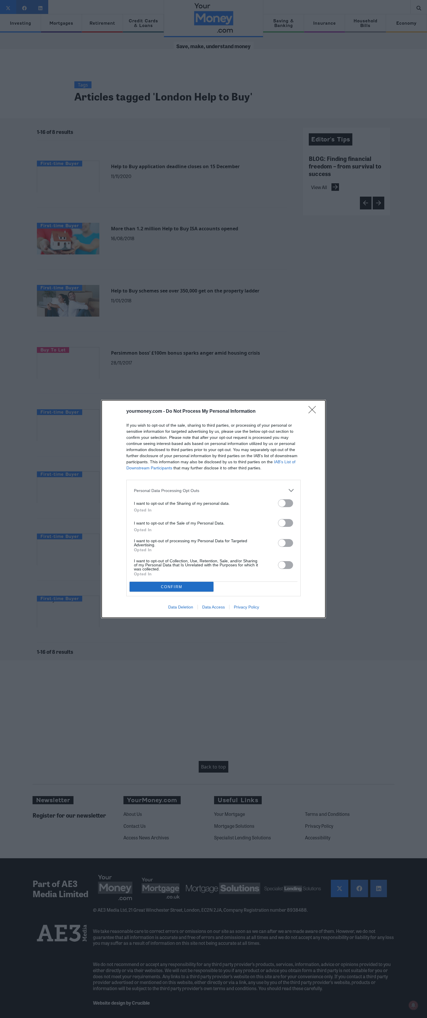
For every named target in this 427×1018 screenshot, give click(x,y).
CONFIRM (171, 587)
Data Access (213, 607)
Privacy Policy (246, 607)
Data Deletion (180, 607)
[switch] (285, 503)
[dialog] (213, 509)
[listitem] (213, 490)
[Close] (314, 411)
